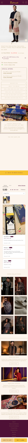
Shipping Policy (14, 430)
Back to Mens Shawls (15, 172)
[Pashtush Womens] (14, 374)
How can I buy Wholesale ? (14, 92)
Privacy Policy (14, 428)
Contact (14, 434)
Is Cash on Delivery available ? (14, 94)
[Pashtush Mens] (14, 348)
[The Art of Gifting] (14, 402)
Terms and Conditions (14, 426)
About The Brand (14, 86)
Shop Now (14, 363)
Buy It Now (20, 440)
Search (14, 421)
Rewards (14, 436)
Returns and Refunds (14, 423)
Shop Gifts (14, 417)
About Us (14, 432)
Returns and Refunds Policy (14, 97)
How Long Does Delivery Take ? (14, 89)
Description (14, 83)
